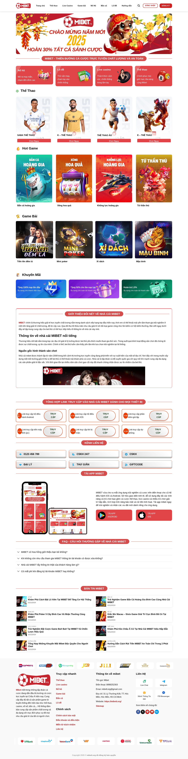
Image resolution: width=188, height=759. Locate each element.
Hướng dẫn (127, 6)
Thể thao (54, 6)
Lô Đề (114, 6)
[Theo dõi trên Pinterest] (147, 712)
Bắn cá (104, 6)
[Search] (138, 5)
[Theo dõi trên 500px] (157, 712)
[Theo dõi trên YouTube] (152, 712)
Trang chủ (40, 6)
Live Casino (67, 6)
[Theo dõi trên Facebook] (138, 712)
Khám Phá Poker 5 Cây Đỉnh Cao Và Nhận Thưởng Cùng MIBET (56, 615)
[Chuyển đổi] (18, 552)
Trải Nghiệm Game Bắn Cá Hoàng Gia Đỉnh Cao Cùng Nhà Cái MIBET (138, 601)
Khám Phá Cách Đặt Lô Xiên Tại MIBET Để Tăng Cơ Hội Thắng (59, 599)
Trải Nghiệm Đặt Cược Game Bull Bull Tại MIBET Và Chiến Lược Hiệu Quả (57, 630)
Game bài (82, 6)
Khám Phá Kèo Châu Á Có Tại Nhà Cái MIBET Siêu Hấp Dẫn (137, 629)
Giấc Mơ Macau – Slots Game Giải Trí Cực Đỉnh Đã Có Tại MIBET (136, 615)
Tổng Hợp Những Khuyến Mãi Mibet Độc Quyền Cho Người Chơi (58, 645)
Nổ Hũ (93, 6)
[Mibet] (23, 6)
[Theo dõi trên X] (143, 712)
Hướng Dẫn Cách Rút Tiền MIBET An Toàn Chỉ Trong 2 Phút (137, 643)
